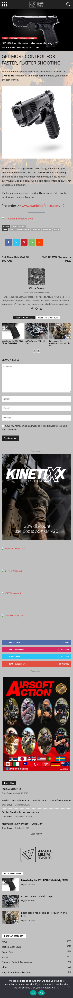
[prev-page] (34, 351)
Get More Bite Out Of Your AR (15, 258)
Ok (33, 993)
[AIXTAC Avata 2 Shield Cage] (36, 331)
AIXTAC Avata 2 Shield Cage (35, 342)
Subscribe (64, 663)
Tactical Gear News (11, 947)
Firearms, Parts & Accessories (23, 38)
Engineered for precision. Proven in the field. (59, 343)
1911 (12, 229)
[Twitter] (16, 242)
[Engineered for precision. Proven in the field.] (60, 331)
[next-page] (38, 351)
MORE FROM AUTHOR (48, 317)
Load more (36, 834)
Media (5, 957)
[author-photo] (36, 276)
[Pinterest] (24, 242)
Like (67, 642)
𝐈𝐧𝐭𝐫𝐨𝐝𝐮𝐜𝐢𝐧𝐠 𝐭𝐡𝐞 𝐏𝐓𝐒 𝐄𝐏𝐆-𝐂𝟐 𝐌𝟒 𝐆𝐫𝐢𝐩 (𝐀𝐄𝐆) (12, 342)
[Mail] (41, 309)
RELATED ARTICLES (24, 317)
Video (4, 967)
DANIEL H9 (36, 229)
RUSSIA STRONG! (11, 788)
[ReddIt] (39, 242)
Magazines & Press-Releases (16, 972)
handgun (47, 229)
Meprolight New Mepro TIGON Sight (22, 823)
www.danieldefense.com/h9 (43, 205)
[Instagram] (36, 309)
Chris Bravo (9, 47)
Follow (65, 649)
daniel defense (18, 226)
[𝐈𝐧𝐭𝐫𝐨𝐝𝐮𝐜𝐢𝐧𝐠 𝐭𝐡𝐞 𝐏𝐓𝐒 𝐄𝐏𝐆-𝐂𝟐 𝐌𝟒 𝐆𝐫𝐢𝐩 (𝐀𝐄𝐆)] (13, 331)
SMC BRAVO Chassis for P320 (56, 258)
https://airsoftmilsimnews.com (36, 292)
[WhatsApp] (32, 242)
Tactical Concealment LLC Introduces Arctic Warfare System (36, 800)
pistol (56, 229)
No (41, 993)
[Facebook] (8, 242)
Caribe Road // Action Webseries (20, 812)
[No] (68, 987)
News (5, 38)
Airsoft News (8, 952)
